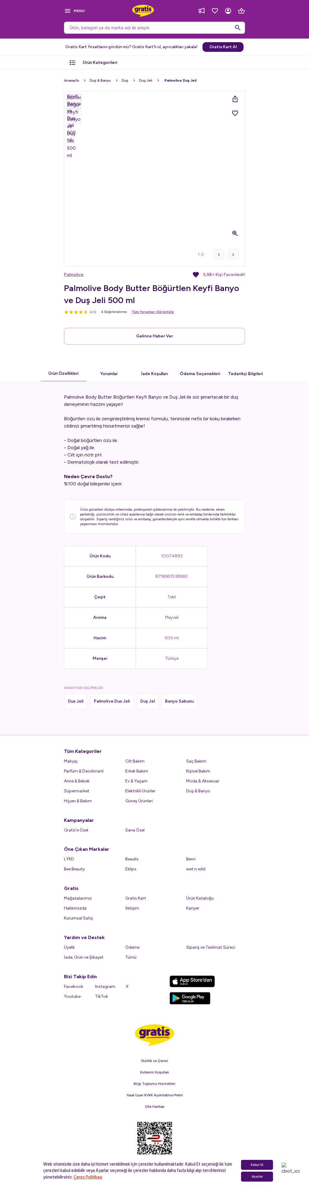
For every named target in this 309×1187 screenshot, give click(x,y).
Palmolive (74, 274)
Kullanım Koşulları (154, 1072)
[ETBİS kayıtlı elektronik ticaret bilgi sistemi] (154, 1142)
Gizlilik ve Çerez (154, 1061)
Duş (125, 80)
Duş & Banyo (100, 80)
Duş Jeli (145, 80)
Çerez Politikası (88, 1177)
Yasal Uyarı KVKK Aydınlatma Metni (154, 1095)
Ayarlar (257, 1176)
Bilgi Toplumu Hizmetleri (154, 1084)
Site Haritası (154, 1106)
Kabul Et (257, 1165)
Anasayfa (71, 80)
